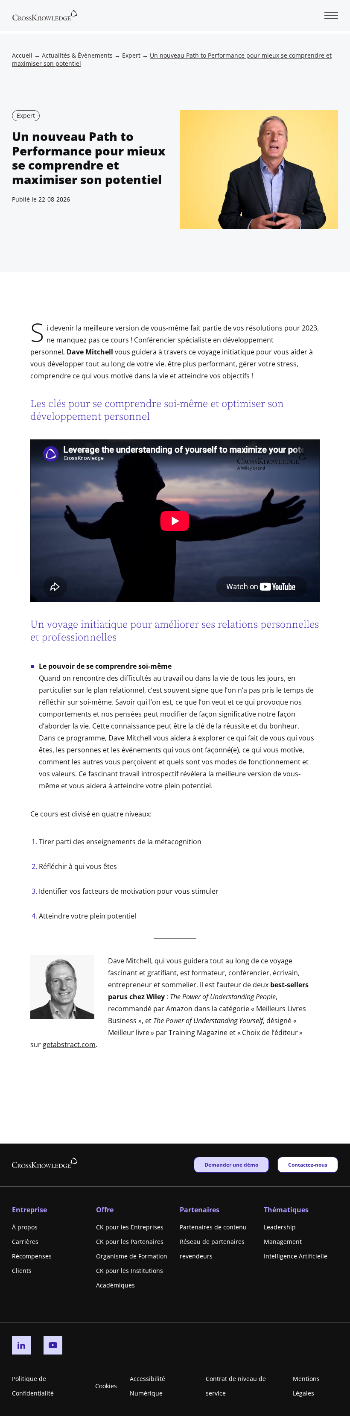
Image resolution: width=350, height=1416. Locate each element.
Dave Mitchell (90, 352)
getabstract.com (69, 1044)
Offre (105, 1209)
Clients (22, 1271)
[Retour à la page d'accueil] (45, 14)
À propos (25, 1227)
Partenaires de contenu (213, 1227)
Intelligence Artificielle (295, 1256)
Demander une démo (231, 1164)
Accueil (22, 55)
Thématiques (286, 1209)
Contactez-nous (307, 1164)
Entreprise (29, 1209)
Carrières (25, 1242)
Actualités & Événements (77, 55)
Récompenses (32, 1256)
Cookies (106, 1386)
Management (283, 1242)
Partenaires (199, 1209)
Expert (131, 55)
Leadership (280, 1227)
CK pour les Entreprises (129, 1227)
